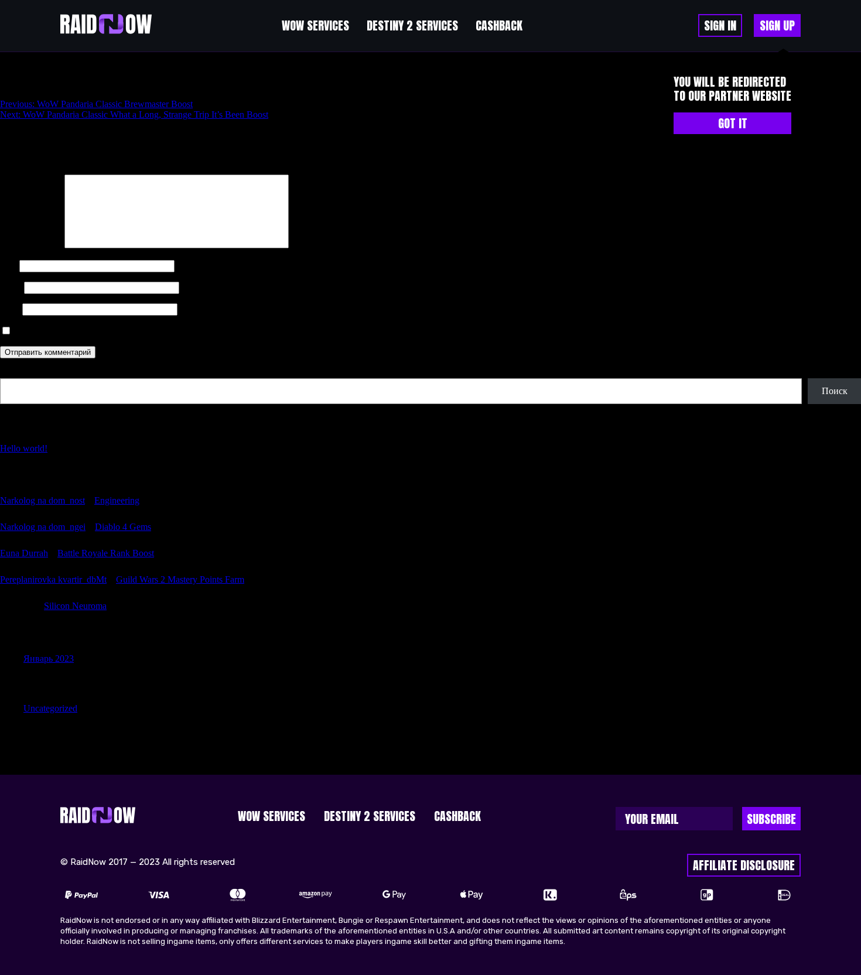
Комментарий (31, 245)
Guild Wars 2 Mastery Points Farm (180, 579)
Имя (8, 266)
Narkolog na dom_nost (42, 500)
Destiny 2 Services (412, 25)
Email (11, 287)
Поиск (13, 373)
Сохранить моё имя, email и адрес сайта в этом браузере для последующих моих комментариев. (204, 331)
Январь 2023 (48, 658)
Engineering (116, 500)
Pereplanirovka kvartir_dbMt (53, 579)
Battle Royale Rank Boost (105, 553)
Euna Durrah (24, 553)
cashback (499, 25)
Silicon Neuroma (75, 606)
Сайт (10, 309)
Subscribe (771, 819)
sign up (777, 25)
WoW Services (315, 25)
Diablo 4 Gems (123, 527)
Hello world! (23, 448)
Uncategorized (50, 708)
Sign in (720, 25)
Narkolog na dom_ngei (43, 527)
